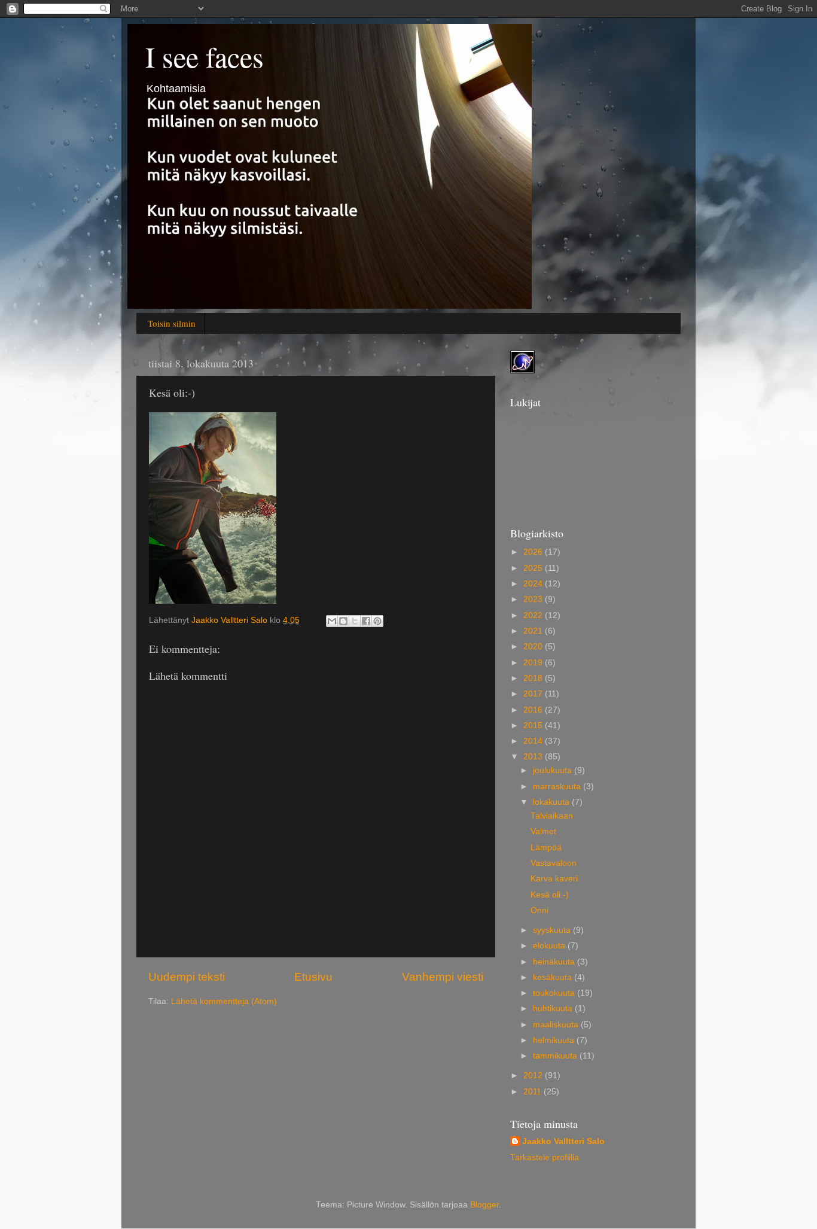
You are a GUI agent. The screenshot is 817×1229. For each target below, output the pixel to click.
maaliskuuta (557, 1024)
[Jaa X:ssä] (355, 621)
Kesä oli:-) (550, 894)
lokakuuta (552, 802)
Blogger (484, 1204)
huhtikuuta (554, 1008)
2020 (534, 646)
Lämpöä (546, 847)
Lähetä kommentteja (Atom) (224, 1001)
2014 (534, 741)
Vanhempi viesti (442, 977)
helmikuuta (555, 1040)
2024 (534, 583)
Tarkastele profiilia (544, 1157)
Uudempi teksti (186, 977)
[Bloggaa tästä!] (343, 621)
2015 (534, 725)
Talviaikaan (552, 815)
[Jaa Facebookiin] (366, 621)
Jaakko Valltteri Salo (563, 1141)
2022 (534, 615)
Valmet (543, 831)
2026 (534, 551)
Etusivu (313, 977)
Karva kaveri (554, 878)
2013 (534, 756)
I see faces (204, 56)
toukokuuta (555, 992)
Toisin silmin (172, 323)
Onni (539, 910)
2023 (534, 599)
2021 (534, 630)
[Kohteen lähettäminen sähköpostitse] (332, 621)
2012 (534, 1075)
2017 (534, 693)
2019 (534, 662)
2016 (534, 709)
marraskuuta (558, 786)
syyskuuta (553, 930)
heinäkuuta (555, 961)
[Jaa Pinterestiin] (377, 621)
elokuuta (550, 945)
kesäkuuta (553, 977)
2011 (533, 1091)
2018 (534, 678)
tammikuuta (556, 1055)
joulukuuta (553, 770)
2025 (534, 568)
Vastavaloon (554, 863)
